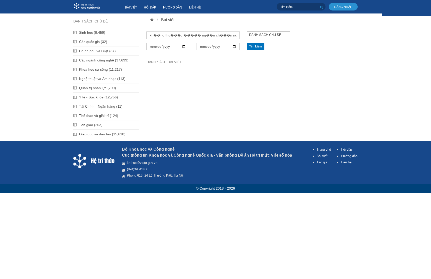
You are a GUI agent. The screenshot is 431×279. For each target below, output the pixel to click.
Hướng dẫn (172, 7)
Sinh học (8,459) (92, 32)
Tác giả (322, 162)
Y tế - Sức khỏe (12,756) (98, 97)
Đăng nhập (343, 7)
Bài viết (131, 7)
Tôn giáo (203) (91, 125)
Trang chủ (324, 149)
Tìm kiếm (255, 46)
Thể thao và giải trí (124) (98, 116)
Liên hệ (195, 7)
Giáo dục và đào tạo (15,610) (102, 134)
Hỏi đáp (150, 7)
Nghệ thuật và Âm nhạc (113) (102, 79)
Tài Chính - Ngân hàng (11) (100, 106)
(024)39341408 (137, 169)
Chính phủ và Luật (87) (97, 51)
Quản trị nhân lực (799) (97, 88)
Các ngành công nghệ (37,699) (103, 60)
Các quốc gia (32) (93, 42)
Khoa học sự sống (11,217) (100, 69)
